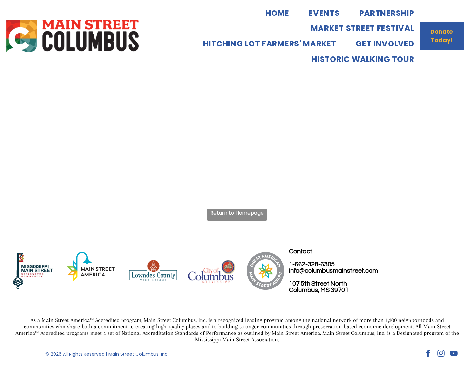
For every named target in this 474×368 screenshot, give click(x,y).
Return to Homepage (237, 213)
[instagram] (441, 354)
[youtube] (453, 354)
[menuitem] (267, 13)
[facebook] (428, 354)
